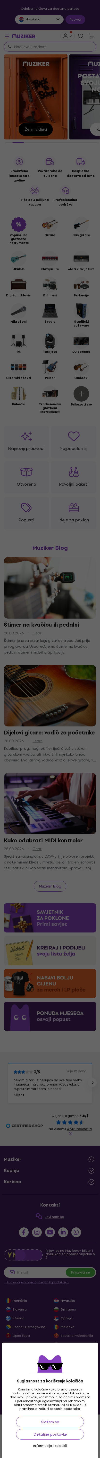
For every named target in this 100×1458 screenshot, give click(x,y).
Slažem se (50, 1422)
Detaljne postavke (50, 1434)
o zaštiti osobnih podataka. (58, 1408)
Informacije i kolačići (50, 1445)
